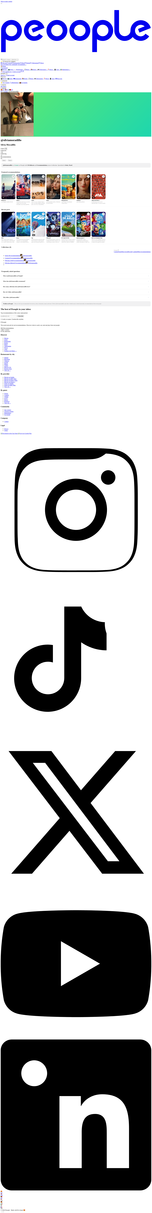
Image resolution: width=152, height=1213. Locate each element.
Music (23, 63)
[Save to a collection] (13, 176)
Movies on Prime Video (10, 380)
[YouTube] (76, 1038)
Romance (7, 401)
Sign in (9, 71)
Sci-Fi (6, 398)
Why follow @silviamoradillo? (76, 297)
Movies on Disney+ (9, 382)
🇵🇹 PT (11, 89)
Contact (3, 86)
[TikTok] (76, 736)
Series (10, 63)
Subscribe (20, 316)
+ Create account (16, 71)
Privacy (6, 429)
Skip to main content (6, 1)
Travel (10, 160)
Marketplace (65, 69)
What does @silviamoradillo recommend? (76, 281)
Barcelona (7, 359)
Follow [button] (3, 149)
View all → (7, 370)
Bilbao (6, 364)
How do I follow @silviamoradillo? (76, 292)
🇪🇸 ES (2, 89)
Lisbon (6, 365)
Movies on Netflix (9, 377)
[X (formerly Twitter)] (76, 887)
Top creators (5, 82)
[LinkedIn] (76, 1190)
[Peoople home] (76, 58)
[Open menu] (1, 3)
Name (119, 252)
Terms (6, 430)
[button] (76, 151)
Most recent (124, 252)
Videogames (35, 63)
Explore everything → (10, 351)
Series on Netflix (9, 383)
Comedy (6, 395)
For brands (23, 82)
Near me (58, 78)
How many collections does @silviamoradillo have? (76, 287)
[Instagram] (76, 585)
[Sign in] (23, 71)
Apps (57, 69)
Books (28, 63)
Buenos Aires (8, 369)
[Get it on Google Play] (25, 433)
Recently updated (133, 252)
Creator (6, 91)
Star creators (7, 410)
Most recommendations (144, 252)
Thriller (6, 397)
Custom (116, 250)
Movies (4, 63)
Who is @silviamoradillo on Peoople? (76, 276)
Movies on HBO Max (10, 379)
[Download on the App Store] (9, 433)
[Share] (6, 149)
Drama (6, 393)
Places (42, 63)
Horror (6, 400)
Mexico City (7, 367)
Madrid (6, 357)
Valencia (6, 361)
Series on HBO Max (10, 385)
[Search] (21, 71)
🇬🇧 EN (7, 89)
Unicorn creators (8, 411)
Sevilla (6, 362)
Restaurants (16, 63)
